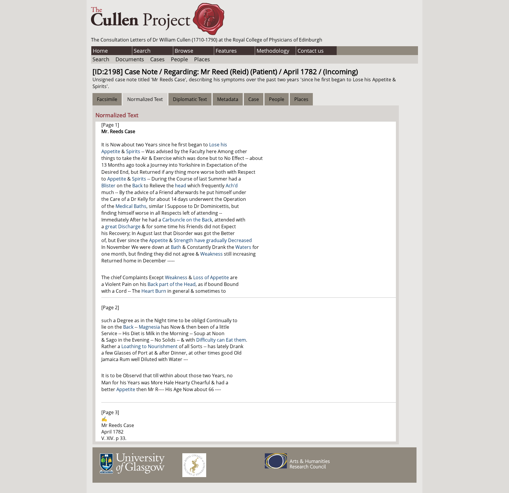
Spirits (133, 151)
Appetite (116, 179)
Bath (176, 247)
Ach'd (232, 185)
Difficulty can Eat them (221, 340)
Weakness (211, 254)
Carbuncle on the (182, 219)
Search (142, 51)
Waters (243, 247)
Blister (108, 185)
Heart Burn (153, 291)
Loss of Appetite (211, 277)
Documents (129, 59)
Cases (157, 59)
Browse (184, 51)
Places (202, 59)
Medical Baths (130, 206)
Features (226, 51)
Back (137, 185)
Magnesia (149, 327)
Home (100, 51)
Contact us (311, 51)
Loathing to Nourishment (149, 346)
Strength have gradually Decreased (213, 240)
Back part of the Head (172, 284)
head (180, 185)
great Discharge (123, 226)
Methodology (273, 51)
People (179, 59)
